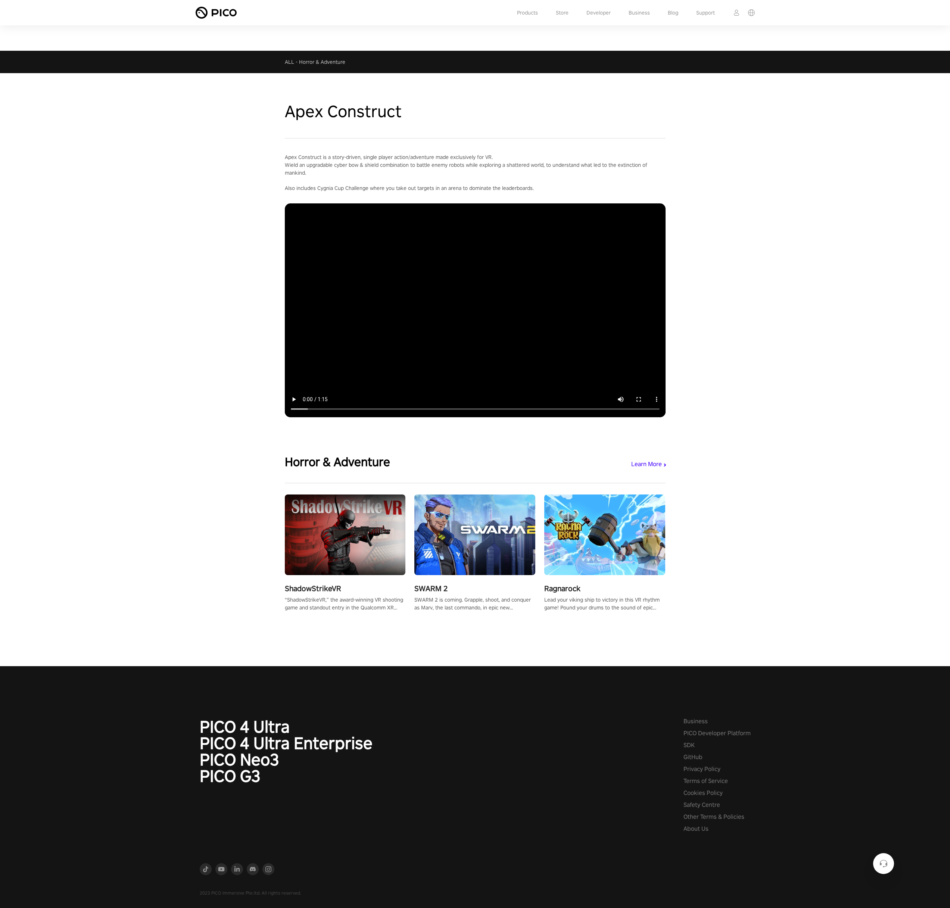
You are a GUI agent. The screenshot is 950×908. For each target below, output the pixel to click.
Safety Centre (701, 805)
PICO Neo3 (239, 759)
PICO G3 (230, 776)
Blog (673, 12)
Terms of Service (705, 781)
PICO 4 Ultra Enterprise (286, 743)
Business (639, 12)
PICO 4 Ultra (245, 726)
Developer (598, 12)
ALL (289, 62)
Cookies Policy (703, 793)
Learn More (646, 464)
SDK (689, 745)
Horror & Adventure (322, 62)
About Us (695, 829)
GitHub (693, 757)
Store (562, 12)
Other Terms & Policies (713, 817)
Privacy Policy (701, 769)
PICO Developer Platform (717, 733)
